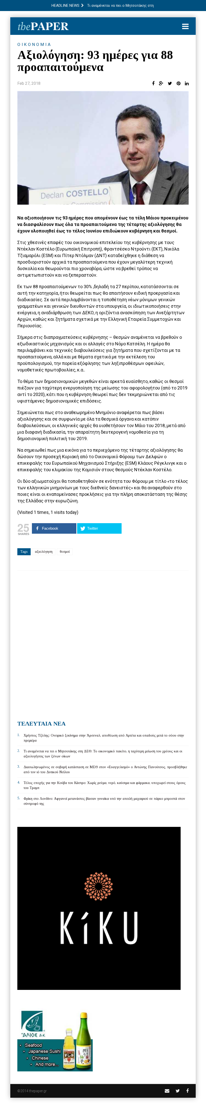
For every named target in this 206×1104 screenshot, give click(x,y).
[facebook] (187, 1090)
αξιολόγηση (44, 552)
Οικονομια (34, 44)
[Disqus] (103, 643)
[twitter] (178, 1090)
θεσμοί (65, 552)
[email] (167, 1090)
